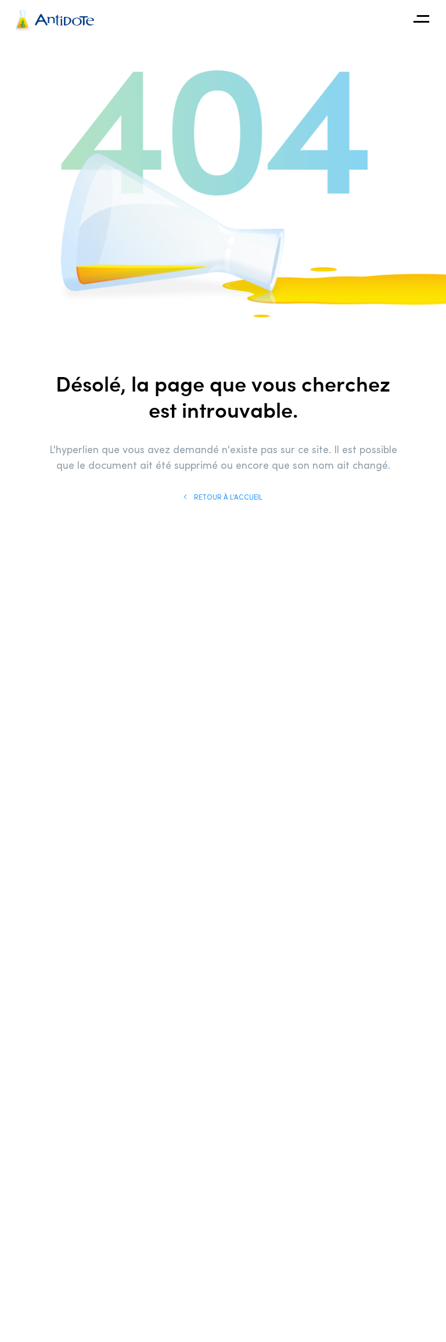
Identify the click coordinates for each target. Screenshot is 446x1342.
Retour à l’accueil (227, 496)
